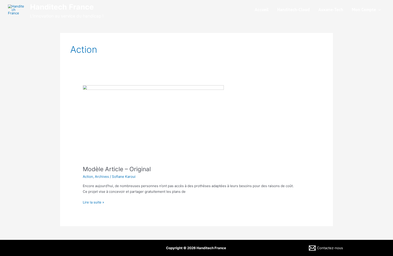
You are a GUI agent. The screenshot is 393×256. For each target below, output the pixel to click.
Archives (102, 176)
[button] (378, 10)
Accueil (262, 9)
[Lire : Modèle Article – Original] (153, 122)
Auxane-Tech (330, 9)
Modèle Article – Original (117, 169)
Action (88, 176)
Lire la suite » (93, 202)
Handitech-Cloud (293, 9)
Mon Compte (364, 9)
